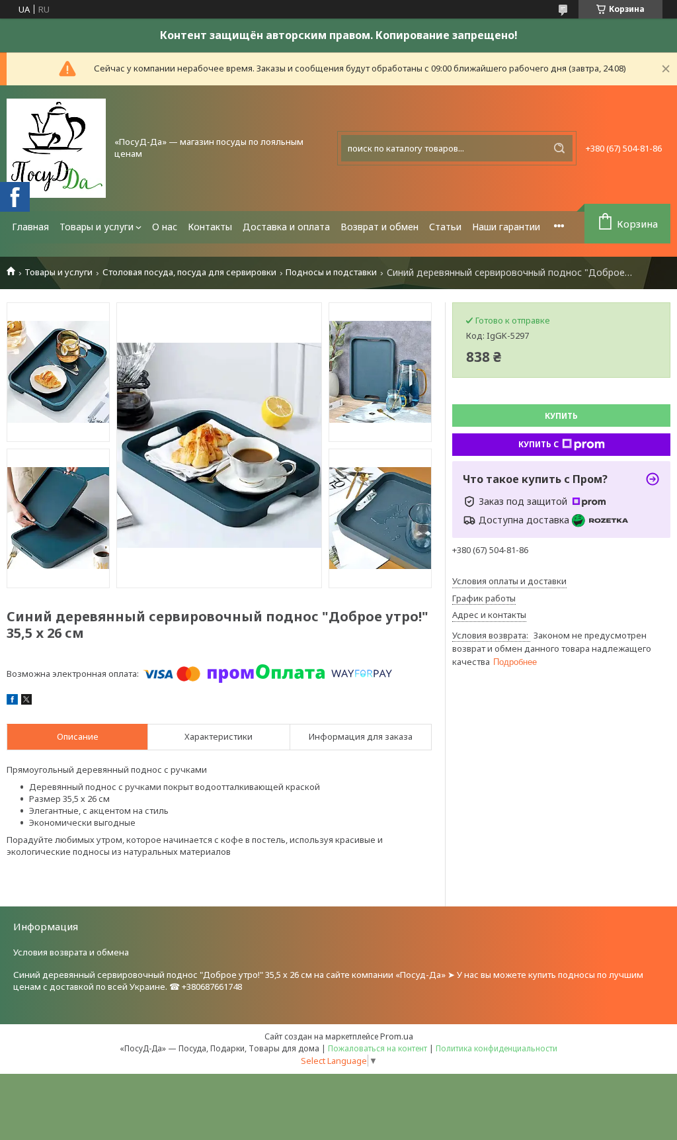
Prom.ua (396, 1036)
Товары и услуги (97, 226)
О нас (164, 226)
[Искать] (559, 148)
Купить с (538, 444)
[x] (26, 701)
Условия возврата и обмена (71, 952)
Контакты (210, 226)
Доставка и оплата (286, 226)
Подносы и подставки (331, 272)
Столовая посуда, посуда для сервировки (189, 272)
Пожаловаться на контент (377, 1048)
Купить (561, 415)
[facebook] (12, 701)
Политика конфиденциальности (496, 1048)
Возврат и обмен (379, 226)
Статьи (445, 226)
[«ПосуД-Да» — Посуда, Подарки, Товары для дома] (56, 148)
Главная (30, 226)
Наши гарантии (506, 226)
